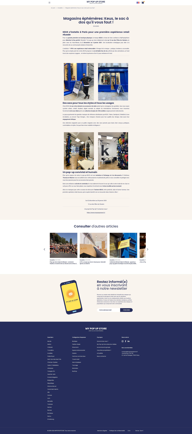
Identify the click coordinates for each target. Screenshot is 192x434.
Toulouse (50, 404)
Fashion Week (76, 344)
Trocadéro (50, 350)
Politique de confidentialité (117, 431)
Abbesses (50, 368)
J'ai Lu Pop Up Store (146, 262)
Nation (49, 344)
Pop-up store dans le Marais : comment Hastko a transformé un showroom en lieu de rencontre (63, 263)
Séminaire (75, 368)
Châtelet (50, 347)
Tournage (75, 365)
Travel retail (75, 359)
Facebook (125, 341)
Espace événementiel (78, 350)
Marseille (50, 401)
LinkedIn (128, 341)
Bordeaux (50, 413)
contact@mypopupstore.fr (130, 352)
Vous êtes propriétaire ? (104, 350)
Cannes (49, 395)
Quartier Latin (51, 374)
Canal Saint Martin (52, 389)
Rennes (49, 410)
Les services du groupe (103, 347)
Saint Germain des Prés (54, 359)
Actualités (60, 8)
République (50, 383)
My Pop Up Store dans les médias (106, 344)
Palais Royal (50, 356)
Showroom (75, 347)
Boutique (74, 341)
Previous (44, 249)
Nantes (49, 407)
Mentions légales (102, 431)
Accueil (53, 8)
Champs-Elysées (52, 362)
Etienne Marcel (51, 386)
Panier (143, 2)
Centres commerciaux (78, 356)
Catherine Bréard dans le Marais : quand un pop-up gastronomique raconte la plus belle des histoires (123, 263)
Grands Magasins (52, 377)
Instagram (122, 341)
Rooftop (74, 371)
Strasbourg (50, 419)
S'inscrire (126, 310)
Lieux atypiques (76, 362)
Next (147, 249)
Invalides (49, 353)
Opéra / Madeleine (52, 365)
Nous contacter (101, 356)
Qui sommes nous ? (102, 341)
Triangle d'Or (51, 371)
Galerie (74, 353)
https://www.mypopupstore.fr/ (96, 212)
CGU (129, 431)
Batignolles (50, 380)
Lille (48, 392)
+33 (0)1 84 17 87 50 (127, 353)
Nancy (49, 416)
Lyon (48, 398)
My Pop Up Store (96, 2)
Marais (49, 341)
